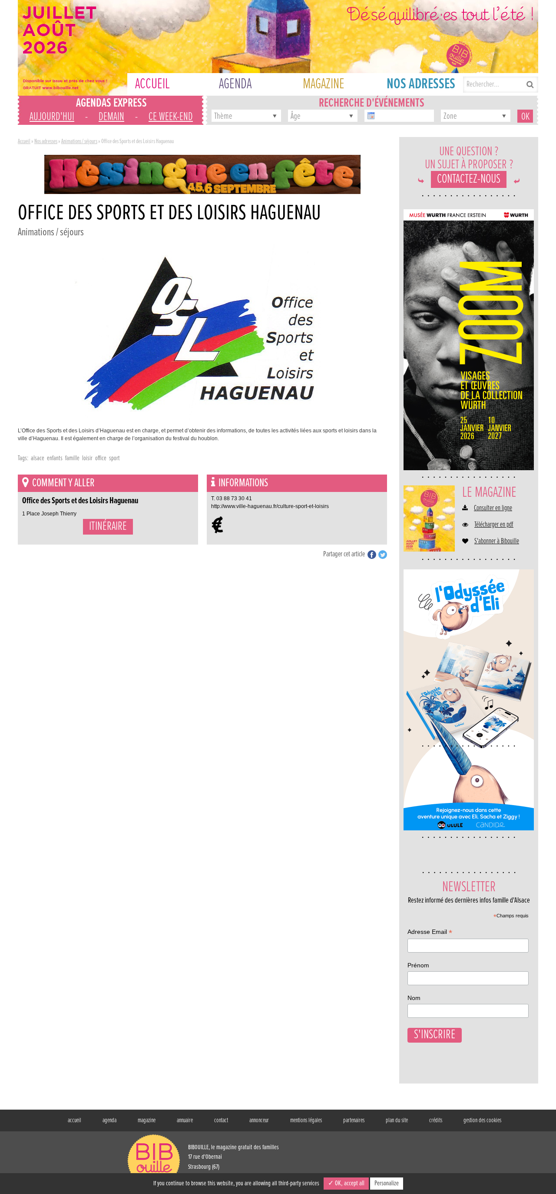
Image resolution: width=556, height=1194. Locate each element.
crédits (435, 1120)
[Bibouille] (202, 174)
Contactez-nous (468, 179)
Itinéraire (108, 527)
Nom (413, 997)
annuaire (185, 1120)
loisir (87, 458)
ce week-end (171, 117)
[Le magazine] (429, 518)
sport (114, 458)
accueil (74, 1120)
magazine (147, 1120)
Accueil (24, 141)
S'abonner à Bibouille (496, 541)
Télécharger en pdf (493, 525)
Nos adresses (45, 141)
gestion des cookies (482, 1120)
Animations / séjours (79, 141)
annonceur (259, 1120)
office (100, 458)
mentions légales (306, 1120)
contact (221, 1120)
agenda (109, 1120)
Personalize (386, 1183)
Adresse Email (429, 933)
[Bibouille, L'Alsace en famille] (278, 48)
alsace (37, 458)
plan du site (397, 1120)
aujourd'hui (52, 117)
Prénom (418, 965)
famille (72, 458)
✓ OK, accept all (346, 1183)
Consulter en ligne (493, 508)
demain (111, 117)
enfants (55, 458)
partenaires (353, 1120)
